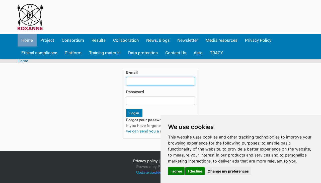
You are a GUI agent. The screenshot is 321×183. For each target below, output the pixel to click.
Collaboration (126, 40)
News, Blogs (158, 40)
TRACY (216, 52)
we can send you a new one (150, 131)
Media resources (221, 40)
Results (99, 40)
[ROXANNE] (30, 17)
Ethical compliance (39, 52)
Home (27, 40)
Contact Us (175, 52)
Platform (73, 52)
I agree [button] (176, 171)
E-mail (132, 72)
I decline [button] (195, 171)
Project (47, 40)
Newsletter (187, 40)
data (198, 52)
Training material (105, 52)
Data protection (143, 52)
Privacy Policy (258, 40)
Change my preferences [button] (228, 171)
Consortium (73, 40)
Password (135, 92)
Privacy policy (145, 160)
